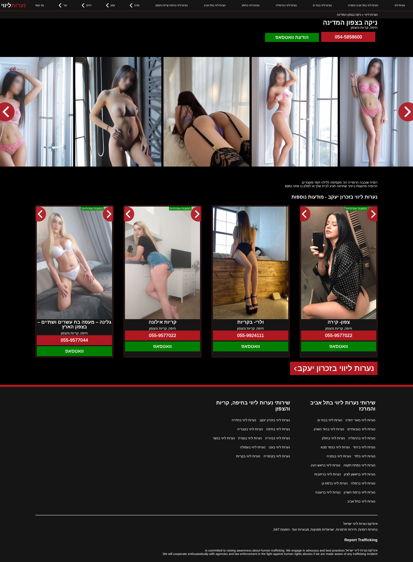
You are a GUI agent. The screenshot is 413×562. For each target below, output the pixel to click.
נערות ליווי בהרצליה (286, 5)
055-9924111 (250, 335)
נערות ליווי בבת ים (322, 5)
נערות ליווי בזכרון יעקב (335, 368)
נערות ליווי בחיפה (278, 429)
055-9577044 (74, 340)
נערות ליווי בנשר (224, 438)
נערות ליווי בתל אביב (215, 5)
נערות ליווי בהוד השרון (329, 429)
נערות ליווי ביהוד (364, 447)
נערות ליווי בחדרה (244, 420)
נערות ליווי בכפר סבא (335, 447)
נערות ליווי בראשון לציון (359, 474)
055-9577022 (338, 335)
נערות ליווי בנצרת (250, 438)
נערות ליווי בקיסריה (277, 456)
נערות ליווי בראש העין (325, 465)
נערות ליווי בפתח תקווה (359, 465)
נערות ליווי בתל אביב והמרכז (363, 5)
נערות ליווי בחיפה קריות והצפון (172, 5)
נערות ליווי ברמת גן (335, 483)
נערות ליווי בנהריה (277, 438)
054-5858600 (348, 37)
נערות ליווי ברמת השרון (359, 492)
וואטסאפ (338, 346)
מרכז (136, 5)
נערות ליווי (399, 5)
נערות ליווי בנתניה (339, 456)
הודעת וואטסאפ (292, 37)
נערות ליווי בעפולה (252, 447)
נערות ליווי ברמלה (363, 483)
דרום (88, 5)
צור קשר (39, 5)
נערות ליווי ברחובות (327, 474)
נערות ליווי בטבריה (250, 429)
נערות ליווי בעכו (279, 447)
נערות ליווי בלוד (364, 456)
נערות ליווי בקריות (248, 456)
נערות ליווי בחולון (251, 5)
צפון (113, 5)
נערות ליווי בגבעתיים (361, 429)
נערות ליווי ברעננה (328, 492)
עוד (65, 5)
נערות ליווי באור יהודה (360, 420)
